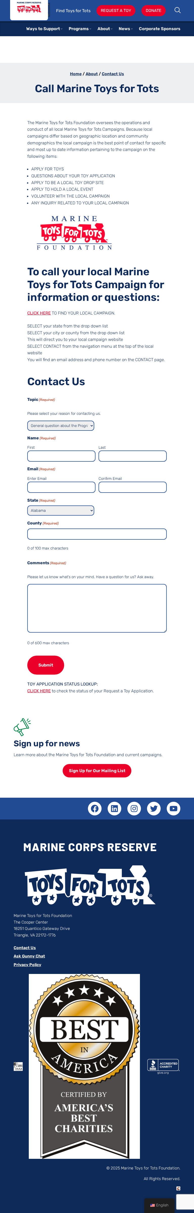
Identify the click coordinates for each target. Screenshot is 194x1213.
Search (178, 10)
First (31, 447)
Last (102, 447)
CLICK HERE (39, 313)
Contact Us (113, 73)
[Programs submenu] (90, 29)
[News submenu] (132, 29)
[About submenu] (112, 29)
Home (76, 73)
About (92, 73)
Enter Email (36, 478)
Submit (45, 665)
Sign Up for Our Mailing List (97, 770)
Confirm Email (110, 478)
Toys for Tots (29, 10)
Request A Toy (116, 10)
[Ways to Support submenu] (62, 29)
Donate (153, 10)
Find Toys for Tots (73, 10)
